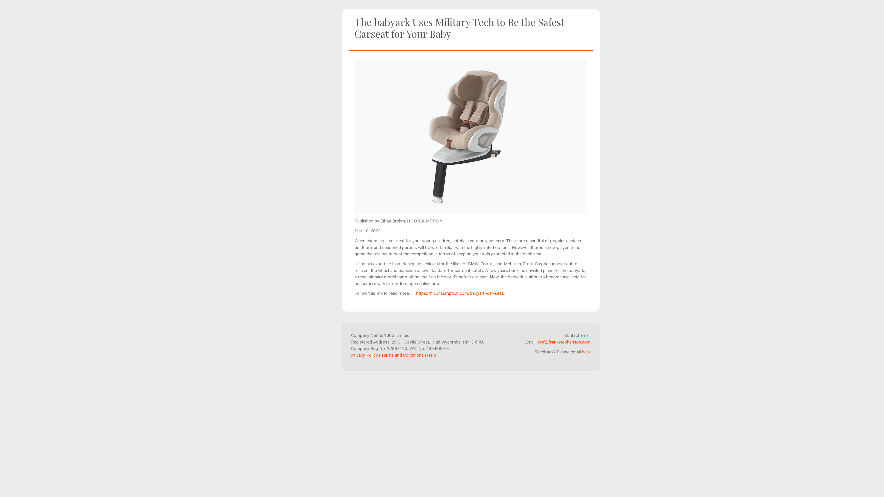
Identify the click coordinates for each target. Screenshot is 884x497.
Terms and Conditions (402, 355)
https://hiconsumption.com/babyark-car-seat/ (460, 293)
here (586, 352)
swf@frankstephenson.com (564, 342)
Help (431, 355)
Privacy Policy (364, 355)
